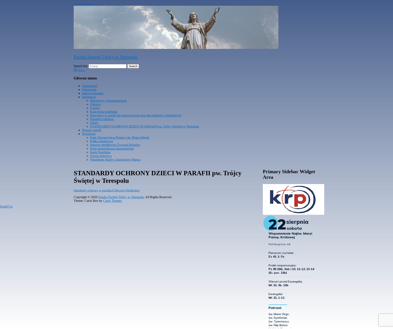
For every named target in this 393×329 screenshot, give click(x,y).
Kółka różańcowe (101, 141)
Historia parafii (91, 130)
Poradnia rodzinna (102, 119)
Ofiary (94, 122)
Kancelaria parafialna (103, 111)
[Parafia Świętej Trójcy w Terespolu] (176, 48)
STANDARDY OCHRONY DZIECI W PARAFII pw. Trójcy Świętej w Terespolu (144, 126)
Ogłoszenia (89, 89)
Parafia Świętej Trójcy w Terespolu (105, 56)
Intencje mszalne (92, 93)
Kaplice (95, 108)
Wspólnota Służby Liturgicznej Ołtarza (115, 159)
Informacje (89, 97)
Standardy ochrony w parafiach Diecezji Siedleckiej (107, 190)
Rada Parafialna (100, 152)
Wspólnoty (89, 134)
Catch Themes (112, 200)
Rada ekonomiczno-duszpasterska (112, 148)
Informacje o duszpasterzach (108, 100)
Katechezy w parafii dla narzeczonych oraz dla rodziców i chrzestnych (135, 115)
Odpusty (95, 104)
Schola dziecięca (101, 156)
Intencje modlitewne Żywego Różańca (115, 145)
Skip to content (83, 4)
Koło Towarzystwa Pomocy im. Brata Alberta (119, 137)
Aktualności (89, 86)
